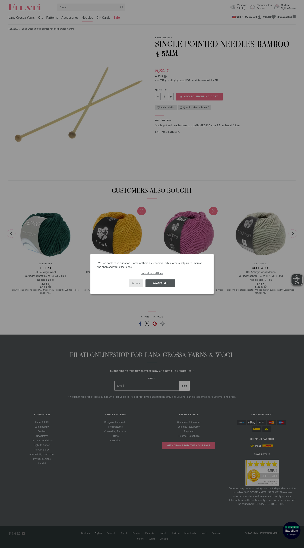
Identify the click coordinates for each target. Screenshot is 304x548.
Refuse (135, 283)
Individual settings (152, 273)
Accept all (160, 283)
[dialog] (152, 274)
